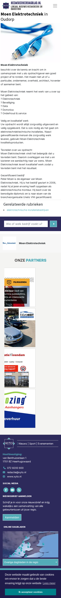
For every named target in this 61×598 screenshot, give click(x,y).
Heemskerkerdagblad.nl (26, 3)
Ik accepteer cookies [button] (31, 592)
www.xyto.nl (14, 476)
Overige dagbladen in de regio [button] (21, 562)
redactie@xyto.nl (16, 472)
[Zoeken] (53, 224)
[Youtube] (12, 489)
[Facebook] (6, 489)
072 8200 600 (15, 467)
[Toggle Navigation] (55, 5)
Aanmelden (12, 517)
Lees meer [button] (49, 583)
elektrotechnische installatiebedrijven (28, 209)
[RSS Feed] (19, 489)
